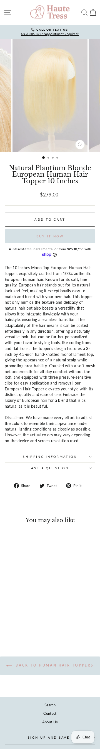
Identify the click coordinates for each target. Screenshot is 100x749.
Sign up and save (48, 737)
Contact (49, 713)
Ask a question (50, 468)
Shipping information (50, 456)
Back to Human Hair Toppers (54, 665)
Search (50, 705)
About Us (50, 722)
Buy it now (50, 236)
